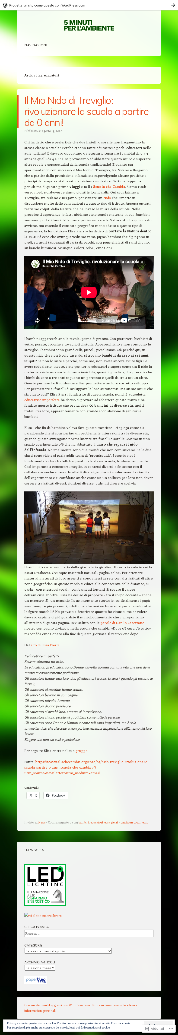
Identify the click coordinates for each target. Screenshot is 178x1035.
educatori (96, 822)
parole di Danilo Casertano (122, 622)
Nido (107, 197)
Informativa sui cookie (95, 1027)
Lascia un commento (134, 822)
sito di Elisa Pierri (45, 645)
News (41, 822)
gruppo (82, 750)
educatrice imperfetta (42, 399)
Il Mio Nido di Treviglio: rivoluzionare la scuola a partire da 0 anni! (86, 111)
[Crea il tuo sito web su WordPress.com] (89, 5)
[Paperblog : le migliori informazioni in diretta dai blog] (35, 983)
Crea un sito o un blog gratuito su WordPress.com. (57, 1005)
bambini (84, 822)
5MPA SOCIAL (34, 850)
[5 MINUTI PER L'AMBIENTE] (89, 25)
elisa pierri (111, 822)
